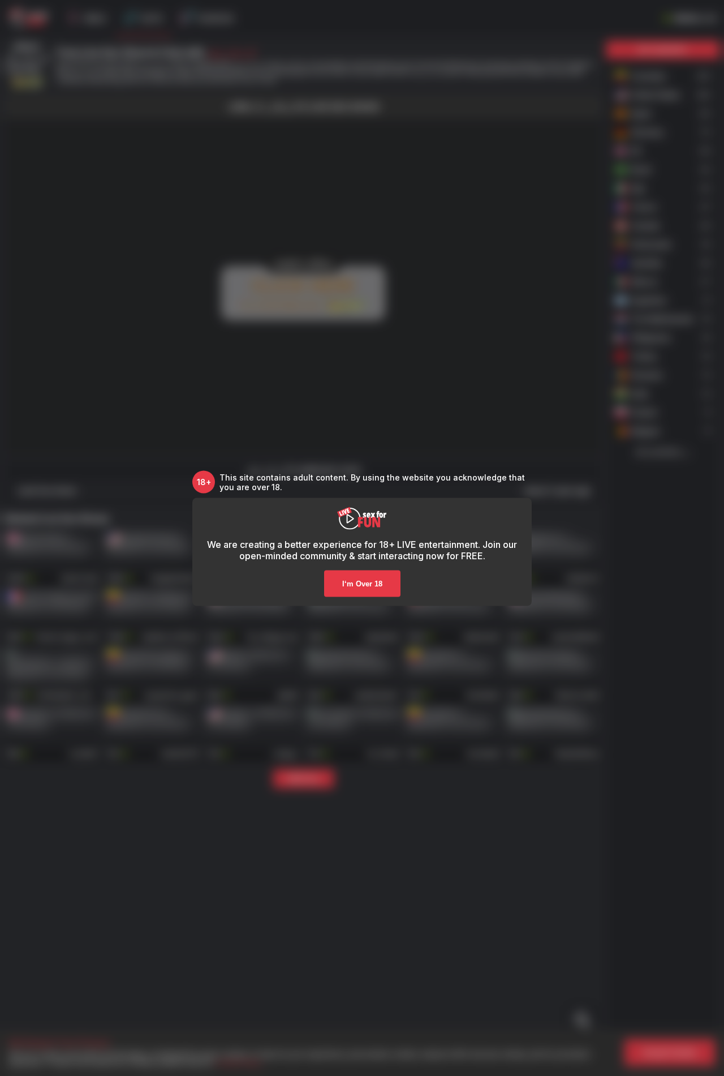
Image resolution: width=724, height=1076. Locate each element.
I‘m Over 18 (362, 583)
